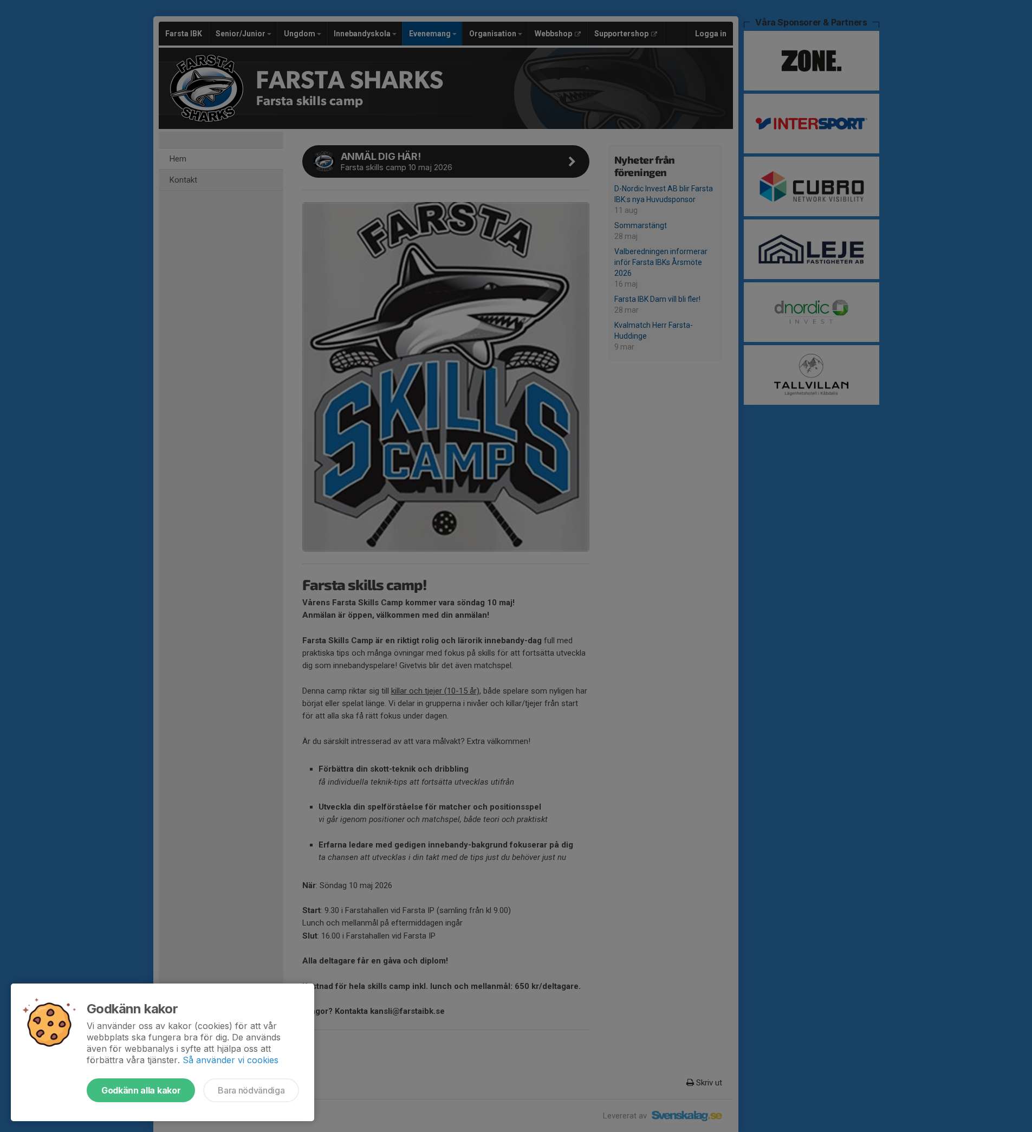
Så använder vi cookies (230, 1060)
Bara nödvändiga (251, 1090)
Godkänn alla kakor (140, 1090)
